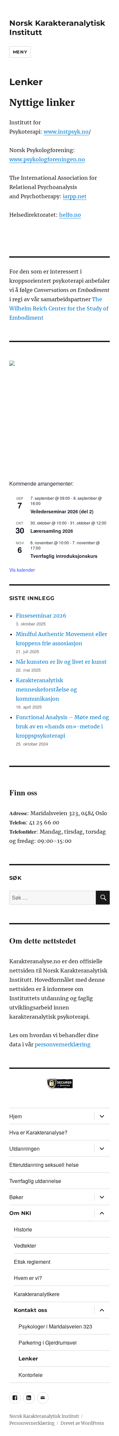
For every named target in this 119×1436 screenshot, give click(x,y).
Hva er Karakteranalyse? (38, 1132)
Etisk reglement (32, 1261)
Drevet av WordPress (82, 1423)
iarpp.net (75, 196)
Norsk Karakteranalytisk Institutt (44, 1416)
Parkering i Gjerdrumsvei (48, 1342)
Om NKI (20, 1213)
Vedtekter (25, 1245)
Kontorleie (31, 1375)
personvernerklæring (63, 1044)
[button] (59, 411)
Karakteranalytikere (37, 1294)
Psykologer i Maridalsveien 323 (55, 1326)
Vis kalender (22, 569)
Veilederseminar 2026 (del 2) (62, 511)
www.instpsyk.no (66, 131)
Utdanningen (24, 1148)
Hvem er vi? (28, 1278)
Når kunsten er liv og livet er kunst (61, 661)
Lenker (28, 1359)
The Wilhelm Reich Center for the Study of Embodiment (58, 308)
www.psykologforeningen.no (47, 159)
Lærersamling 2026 (51, 530)
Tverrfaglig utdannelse (35, 1181)
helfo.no (70, 214)
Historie (23, 1229)
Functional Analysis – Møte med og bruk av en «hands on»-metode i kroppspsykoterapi (62, 726)
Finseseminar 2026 (41, 615)
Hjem (15, 1116)
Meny (20, 51)
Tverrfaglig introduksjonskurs (64, 556)
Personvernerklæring (32, 1423)
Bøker (16, 1197)
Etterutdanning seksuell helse (44, 1164)
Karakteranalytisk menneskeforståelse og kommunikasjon (46, 689)
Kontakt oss (30, 1310)
